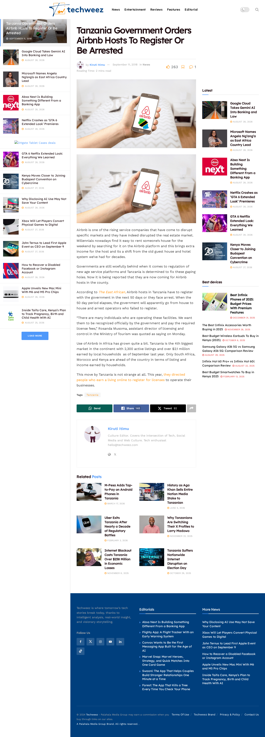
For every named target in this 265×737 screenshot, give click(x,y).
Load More (35, 335)
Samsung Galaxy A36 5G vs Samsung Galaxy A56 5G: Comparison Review (228, 349)
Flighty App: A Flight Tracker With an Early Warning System (168, 634)
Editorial (191, 9)
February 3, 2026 (117, 540)
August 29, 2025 (214, 355)
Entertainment (135, 9)
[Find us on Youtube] (110, 641)
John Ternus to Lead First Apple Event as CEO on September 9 (44, 244)
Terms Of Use (180, 714)
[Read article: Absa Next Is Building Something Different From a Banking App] (214, 166)
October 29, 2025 (180, 573)
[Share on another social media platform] (191, 408)
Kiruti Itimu (97, 64)
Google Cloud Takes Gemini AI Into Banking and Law (43, 53)
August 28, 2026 (242, 121)
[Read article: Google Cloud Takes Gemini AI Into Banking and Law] (214, 110)
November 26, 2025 (238, 329)
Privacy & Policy (230, 714)
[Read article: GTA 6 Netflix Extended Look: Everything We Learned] (214, 223)
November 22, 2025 (180, 536)
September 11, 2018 (125, 64)
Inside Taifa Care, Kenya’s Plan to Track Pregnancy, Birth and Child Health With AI (44, 313)
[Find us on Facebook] (80, 641)
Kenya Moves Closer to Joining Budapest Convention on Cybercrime (43, 179)
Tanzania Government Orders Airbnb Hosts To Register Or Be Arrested (31, 28)
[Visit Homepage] (76, 9)
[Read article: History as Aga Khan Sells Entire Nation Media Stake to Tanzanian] (151, 492)
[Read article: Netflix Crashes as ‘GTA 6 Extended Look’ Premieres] (214, 199)
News (116, 9)
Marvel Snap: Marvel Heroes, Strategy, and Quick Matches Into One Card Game (165, 661)
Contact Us (252, 714)
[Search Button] (257, 9)
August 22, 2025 (244, 365)
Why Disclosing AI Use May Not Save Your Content (44, 201)
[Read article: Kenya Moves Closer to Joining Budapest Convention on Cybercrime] (214, 251)
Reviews (156, 9)
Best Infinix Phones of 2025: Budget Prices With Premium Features (242, 303)
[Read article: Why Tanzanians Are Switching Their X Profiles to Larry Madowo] (151, 524)
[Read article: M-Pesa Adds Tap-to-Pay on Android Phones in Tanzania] (89, 492)
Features (173, 9)
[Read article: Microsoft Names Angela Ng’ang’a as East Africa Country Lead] (214, 138)
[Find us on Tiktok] (80, 651)
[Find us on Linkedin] (120, 641)
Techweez (92, 714)
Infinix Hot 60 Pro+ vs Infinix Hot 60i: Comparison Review (228, 363)
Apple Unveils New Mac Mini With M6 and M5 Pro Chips (41, 290)
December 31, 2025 (243, 317)
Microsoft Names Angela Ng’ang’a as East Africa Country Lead (44, 77)
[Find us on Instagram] (100, 641)
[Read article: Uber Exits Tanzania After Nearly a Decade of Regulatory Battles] (89, 524)
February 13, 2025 (233, 376)
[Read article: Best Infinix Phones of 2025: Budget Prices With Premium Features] (214, 302)
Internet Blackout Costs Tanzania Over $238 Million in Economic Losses (118, 559)
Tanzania (93, 394)
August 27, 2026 (242, 267)
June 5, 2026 (177, 508)
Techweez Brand (204, 714)
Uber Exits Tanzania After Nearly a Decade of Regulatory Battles (117, 526)
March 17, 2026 (115, 503)
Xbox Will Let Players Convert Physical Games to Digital (43, 222)
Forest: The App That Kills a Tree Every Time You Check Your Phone (166, 687)
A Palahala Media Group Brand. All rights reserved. (108, 723)
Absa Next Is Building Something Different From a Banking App (41, 100)
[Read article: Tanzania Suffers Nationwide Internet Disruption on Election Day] (151, 557)
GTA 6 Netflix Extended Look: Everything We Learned (42, 155)
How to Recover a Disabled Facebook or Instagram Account (41, 268)
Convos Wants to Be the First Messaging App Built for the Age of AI (167, 646)
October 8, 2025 (234, 340)
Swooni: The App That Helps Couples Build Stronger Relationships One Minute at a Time (168, 675)
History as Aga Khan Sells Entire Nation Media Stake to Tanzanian (180, 494)
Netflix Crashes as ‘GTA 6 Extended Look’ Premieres (40, 122)
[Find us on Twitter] (90, 641)
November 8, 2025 (117, 573)
